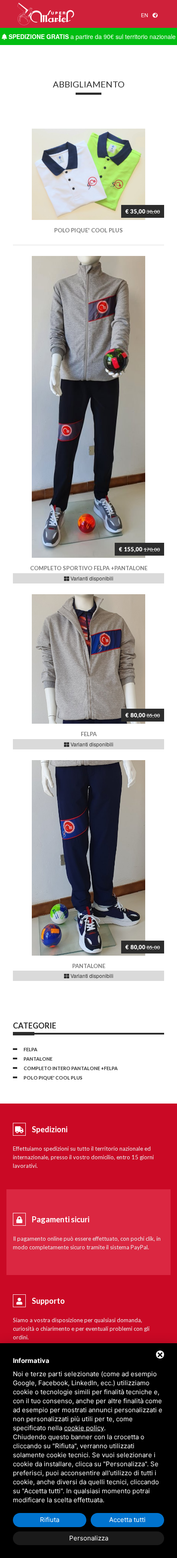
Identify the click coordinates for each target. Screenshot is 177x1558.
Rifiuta (49, 1520)
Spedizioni (49, 1129)
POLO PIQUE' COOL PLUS (53, 1077)
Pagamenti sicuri (60, 1219)
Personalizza (88, 1538)
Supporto (48, 1300)
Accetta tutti (127, 1520)
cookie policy (84, 1428)
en (144, 14)
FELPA (30, 1049)
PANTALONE (38, 1059)
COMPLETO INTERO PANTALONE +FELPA (71, 1068)
